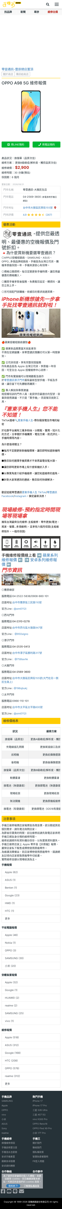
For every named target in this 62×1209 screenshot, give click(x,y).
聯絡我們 (37, 1147)
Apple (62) (11, 872)
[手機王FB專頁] (3, 1192)
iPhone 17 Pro (40, 1105)
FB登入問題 (38, 1161)
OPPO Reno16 (40, 1123)
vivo (4, 1114)
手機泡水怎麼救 (9, 1152)
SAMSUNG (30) (14, 958)
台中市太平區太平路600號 (27, 707)
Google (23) (12, 895)
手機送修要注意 (9, 1147)
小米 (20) (10, 965)
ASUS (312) (12, 1045)
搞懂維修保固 (8, 1142)
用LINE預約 (17, 144)
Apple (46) (11, 935)
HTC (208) (11, 1060)
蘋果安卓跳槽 (8, 1161)
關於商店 (8, 74)
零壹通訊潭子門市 (14, 380)
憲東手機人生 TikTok (34, 492)
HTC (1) (9, 910)
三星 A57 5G (39, 1114)
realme (5, 1133)
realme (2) (11, 1005)
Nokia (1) (10, 942)
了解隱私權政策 (31, 1185)
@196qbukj (20, 688)
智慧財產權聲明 (40, 1156)
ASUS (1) (10, 879)
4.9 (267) (37, 214)
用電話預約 (48, 144)
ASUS (4, 1123)
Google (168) (13, 1052)
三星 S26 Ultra (40, 1110)
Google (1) (11, 990)
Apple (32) (11, 982)
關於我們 (37, 1142)
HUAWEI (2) (12, 997)
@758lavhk (21, 659)
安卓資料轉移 (8, 1165)
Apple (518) (12, 1037)
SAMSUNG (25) (14, 1013)
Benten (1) (11, 887)
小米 (4, 1119)
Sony (4, 1128)
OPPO (5, 1110)
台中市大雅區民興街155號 (38, 207)
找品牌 (8, 11)
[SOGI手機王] (11, 4)
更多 (7, 918)
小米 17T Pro (39, 1133)
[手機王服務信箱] (21, 1192)
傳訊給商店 (22, 74)
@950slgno (21, 634)
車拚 (36, 11)
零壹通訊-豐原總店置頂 (17, 69)
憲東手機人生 (25, 420)
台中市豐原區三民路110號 (27, 602)
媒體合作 (37, 1180)
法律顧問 (37, 1175)
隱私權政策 (38, 1152)
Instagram (20, 496)
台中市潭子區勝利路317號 (27, 652)
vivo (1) (9, 1021)
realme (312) (12, 1076)
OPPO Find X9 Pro (42, 1128)
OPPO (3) (10, 950)
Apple (5, 1105)
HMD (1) (10, 903)
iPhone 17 (38, 1101)
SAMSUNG (7, 1101)
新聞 (23, 11)
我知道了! (13, 1185)
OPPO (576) (12, 1068)
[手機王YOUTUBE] (9, 1192)
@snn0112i (20, 608)
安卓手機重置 (8, 1156)
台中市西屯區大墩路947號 (27, 627)
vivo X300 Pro (40, 1119)
